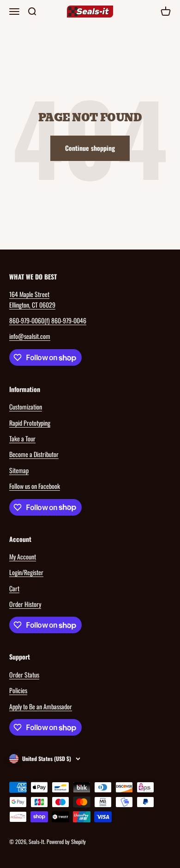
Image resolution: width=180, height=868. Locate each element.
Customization (25, 406)
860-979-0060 (26, 320)
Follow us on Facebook (34, 486)
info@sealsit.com (29, 336)
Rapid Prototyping (29, 423)
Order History (25, 604)
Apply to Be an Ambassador (40, 706)
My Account (22, 556)
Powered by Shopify (66, 841)
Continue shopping (90, 148)
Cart (14, 588)
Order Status (24, 674)
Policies (18, 690)
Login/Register (26, 572)
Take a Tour (22, 438)
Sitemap (19, 470)
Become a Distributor (34, 454)
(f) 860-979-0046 (65, 320)
